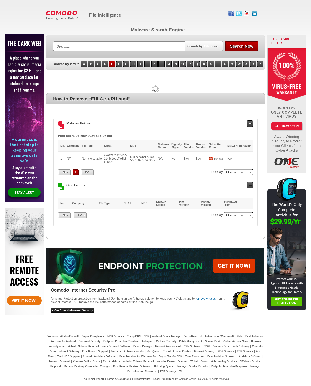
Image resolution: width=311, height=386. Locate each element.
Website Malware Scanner (172, 361)
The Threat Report (93, 379)
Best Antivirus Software (221, 356)
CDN (146, 336)
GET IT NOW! (234, 266)
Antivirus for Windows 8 (219, 336)
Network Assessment (168, 346)
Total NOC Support (68, 356)
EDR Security (168, 371)
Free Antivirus (111, 361)
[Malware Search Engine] (83, 19)
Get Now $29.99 (287, 126)
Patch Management (190, 341)
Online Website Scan (235, 341)
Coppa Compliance (93, 336)
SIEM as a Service (250, 361)
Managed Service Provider (192, 366)
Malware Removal (59, 361)
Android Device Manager (166, 336)
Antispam (147, 341)
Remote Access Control (177, 351)
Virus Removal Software (116, 346)
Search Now (241, 46)
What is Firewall (69, 336)
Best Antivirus (254, 336)
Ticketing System (164, 366)
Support (103, 351)
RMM (239, 336)
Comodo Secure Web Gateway (231, 346)
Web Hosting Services (224, 361)
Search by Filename (202, 46)
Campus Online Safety (86, 361)
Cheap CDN (134, 336)
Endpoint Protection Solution (121, 341)
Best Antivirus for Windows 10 (137, 356)
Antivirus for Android (63, 341)
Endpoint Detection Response (229, 366)
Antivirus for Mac (134, 351)
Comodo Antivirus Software (99, 356)
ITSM (207, 346)
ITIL (181, 371)
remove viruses (206, 298)
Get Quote (153, 351)
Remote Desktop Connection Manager (87, 366)
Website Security (166, 341)
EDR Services (245, 351)
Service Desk (212, 341)
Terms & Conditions (119, 379)
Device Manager (142, 346)
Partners (116, 351)
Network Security (204, 351)
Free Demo (88, 351)
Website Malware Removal (83, 346)
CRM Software (192, 346)
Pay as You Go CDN (170, 356)
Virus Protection (194, 356)
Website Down (199, 361)
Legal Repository (163, 379)
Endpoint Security (89, 341)
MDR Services (115, 336)
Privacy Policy (142, 379)
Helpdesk (55, 366)
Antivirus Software (250, 356)
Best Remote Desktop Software (132, 366)
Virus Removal (193, 336)
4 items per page (235, 172)
